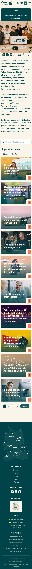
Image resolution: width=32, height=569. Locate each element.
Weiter (25, 406)
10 (18, 406)
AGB (8, 558)
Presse (16, 479)
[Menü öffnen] (29, 3)
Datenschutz (14, 558)
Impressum (22, 558)
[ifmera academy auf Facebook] (19, 491)
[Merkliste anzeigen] (21, 3)
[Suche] (18, 3)
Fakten (16, 476)
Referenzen (16, 482)
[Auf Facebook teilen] (7, 55)
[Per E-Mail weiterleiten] (14, 55)
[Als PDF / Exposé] (23, 55)
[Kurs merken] (28, 55)
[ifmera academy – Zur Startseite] (7, 3)
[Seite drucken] (19, 55)
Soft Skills (16, 545)
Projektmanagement (16, 537)
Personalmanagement (16, 542)
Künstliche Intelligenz (16, 539)
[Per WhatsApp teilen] (11, 55)
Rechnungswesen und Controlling (16, 548)
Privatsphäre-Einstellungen (16, 561)
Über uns (16, 470)
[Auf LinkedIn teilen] (4, 55)
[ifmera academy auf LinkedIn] (12, 491)
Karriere (16, 473)
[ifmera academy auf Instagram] (16, 491)
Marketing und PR (16, 551)
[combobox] (17, 142)
